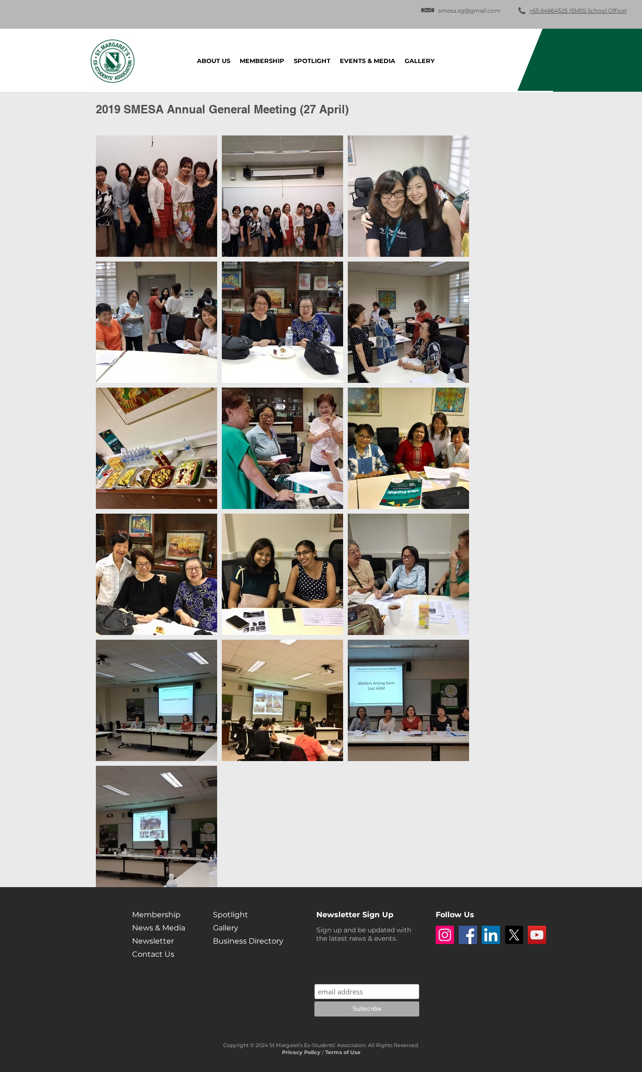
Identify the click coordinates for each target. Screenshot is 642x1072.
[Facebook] (468, 935)
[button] (367, 61)
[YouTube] (537, 935)
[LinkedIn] (491, 935)
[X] (514, 935)
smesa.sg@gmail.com (469, 10)
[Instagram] (445, 935)
